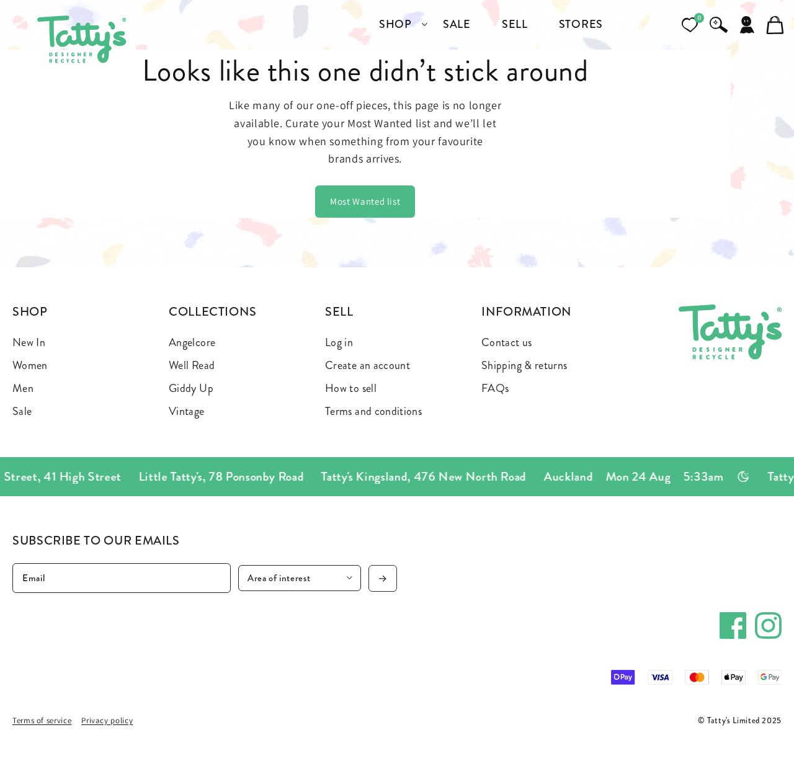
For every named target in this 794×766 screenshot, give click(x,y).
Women (30, 365)
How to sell (351, 388)
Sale (22, 411)
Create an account (367, 365)
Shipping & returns (524, 365)
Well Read (192, 365)
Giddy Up (191, 388)
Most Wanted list (365, 201)
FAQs (495, 388)
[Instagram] (768, 625)
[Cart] (775, 25)
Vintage (187, 411)
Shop (30, 312)
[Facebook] (733, 625)
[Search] (718, 25)
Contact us (506, 342)
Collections (213, 312)
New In (28, 342)
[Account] (747, 25)
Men (22, 388)
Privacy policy (107, 720)
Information (526, 312)
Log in (339, 342)
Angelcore (192, 342)
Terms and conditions (373, 411)
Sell (339, 312)
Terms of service (41, 720)
